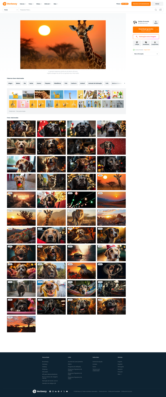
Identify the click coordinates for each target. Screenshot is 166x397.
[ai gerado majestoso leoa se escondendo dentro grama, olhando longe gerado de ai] (51, 271)
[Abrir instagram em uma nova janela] (53, 391)
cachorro (74, 83)
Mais (55, 4)
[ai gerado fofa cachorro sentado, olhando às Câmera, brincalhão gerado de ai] (21, 253)
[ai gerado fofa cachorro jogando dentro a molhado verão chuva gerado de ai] (111, 306)
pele (66, 83)
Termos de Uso (103, 391)
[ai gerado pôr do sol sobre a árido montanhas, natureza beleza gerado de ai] (21, 235)
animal (82, 83)
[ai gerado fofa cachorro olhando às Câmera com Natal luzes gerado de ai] (111, 253)
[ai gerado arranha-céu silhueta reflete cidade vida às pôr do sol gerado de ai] (21, 200)
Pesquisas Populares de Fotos (75, 373)
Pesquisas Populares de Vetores (75, 369)
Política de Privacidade (114, 391)
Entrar (157, 4)
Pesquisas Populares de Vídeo (75, 377)
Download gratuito (146, 30)
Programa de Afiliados (74, 366)
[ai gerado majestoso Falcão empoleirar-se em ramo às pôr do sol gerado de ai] (81, 271)
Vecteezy (44, 364)
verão (31, 83)
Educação (45, 372)
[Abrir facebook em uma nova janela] (50, 391)
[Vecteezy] (10, 4)
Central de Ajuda (97, 361)
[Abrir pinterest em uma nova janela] (58, 391)
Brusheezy (45, 361)
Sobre (94, 366)
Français (120, 372)
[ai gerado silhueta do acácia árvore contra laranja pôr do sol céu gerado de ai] (21, 324)
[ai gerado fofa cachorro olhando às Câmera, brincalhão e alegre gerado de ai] (51, 235)
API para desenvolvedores (49, 374)
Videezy (44, 366)
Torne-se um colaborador (96, 369)
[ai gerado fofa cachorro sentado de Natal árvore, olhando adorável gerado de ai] (51, 129)
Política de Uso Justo (126, 391)
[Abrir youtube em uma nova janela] (67, 391)
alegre (10, 83)
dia (25, 83)
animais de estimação (95, 83)
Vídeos (38, 4)
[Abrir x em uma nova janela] (64, 391)
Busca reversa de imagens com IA (50, 377)
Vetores (22, 4)
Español (120, 364)
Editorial (46, 4)
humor (39, 83)
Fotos (30, 4)
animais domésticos (118, 83)
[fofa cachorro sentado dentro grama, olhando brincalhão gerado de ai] (21, 288)
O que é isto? (147, 50)
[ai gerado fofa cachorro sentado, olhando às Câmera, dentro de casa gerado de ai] (81, 164)
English (120, 361)
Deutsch (120, 369)
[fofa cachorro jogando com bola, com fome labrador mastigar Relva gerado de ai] (21, 182)
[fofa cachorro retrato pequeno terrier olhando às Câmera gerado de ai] (111, 271)
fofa (107, 83)
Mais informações (139, 54)
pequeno (47, 83)
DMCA (70, 364)
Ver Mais (112, 104)
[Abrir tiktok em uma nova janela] (61, 391)
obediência (57, 83)
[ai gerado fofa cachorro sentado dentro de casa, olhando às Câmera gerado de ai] (21, 164)
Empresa (44, 369)
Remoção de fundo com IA (50, 381)
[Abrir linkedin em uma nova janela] (55, 391)
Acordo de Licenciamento (75, 361)
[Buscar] (156, 10)
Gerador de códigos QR (49, 383)
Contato (95, 364)
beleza (18, 83)
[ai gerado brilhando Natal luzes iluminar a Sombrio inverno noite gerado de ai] (81, 200)
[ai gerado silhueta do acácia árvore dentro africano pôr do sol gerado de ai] (21, 217)
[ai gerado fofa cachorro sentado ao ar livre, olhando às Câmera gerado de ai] (111, 129)
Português (121, 366)
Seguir (156, 23)
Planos (118, 4)
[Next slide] (123, 83)
